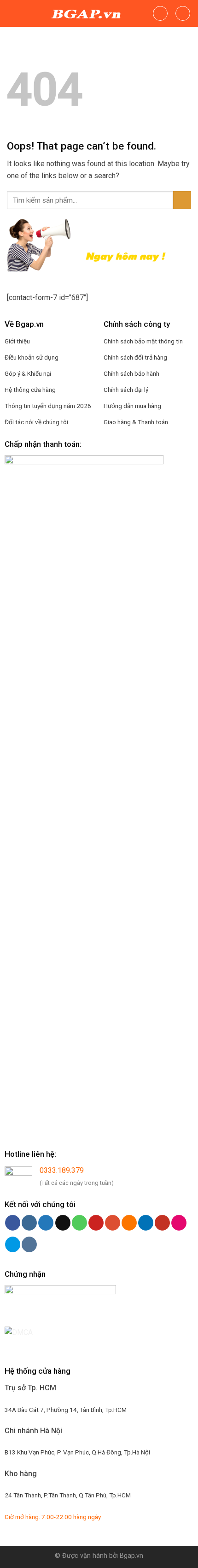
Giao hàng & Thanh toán (136, 422)
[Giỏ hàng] (182, 13)
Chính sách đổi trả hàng (135, 357)
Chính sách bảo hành (131, 373)
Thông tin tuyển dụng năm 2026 (48, 405)
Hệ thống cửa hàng (30, 389)
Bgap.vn (131, 1556)
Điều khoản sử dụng (31, 357)
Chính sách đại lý (126, 389)
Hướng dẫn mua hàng (132, 405)
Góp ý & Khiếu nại (28, 373)
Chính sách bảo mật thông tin (143, 341)
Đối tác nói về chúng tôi (36, 422)
